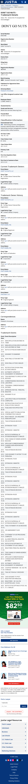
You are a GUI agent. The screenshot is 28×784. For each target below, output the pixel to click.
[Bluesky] (17, 760)
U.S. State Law (6, 743)
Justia (2, 5)
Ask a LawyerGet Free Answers (7, 632)
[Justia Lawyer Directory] (22, 760)
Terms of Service (14, 775)
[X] (20, 760)
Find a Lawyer (5, 699)
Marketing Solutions (8, 751)
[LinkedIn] (6, 760)
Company (14, 769)
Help (14, 772)
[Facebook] (11, 760)
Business (5, 732)
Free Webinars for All (8, 647)
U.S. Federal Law (7, 739)
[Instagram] (13, 760)
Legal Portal (14, 767)
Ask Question (14, 640)
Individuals (5, 728)
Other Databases (7, 747)
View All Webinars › (14, 683)
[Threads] (15, 760)
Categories (15, 5)
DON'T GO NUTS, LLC (7, 171)
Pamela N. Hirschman (7, 91)
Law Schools (6, 736)
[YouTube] (8, 760)
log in (6, 189)
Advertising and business (7, 7)
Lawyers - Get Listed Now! (14, 711)
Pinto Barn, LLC (5, 294)
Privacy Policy (14, 778)
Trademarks (8, 5)
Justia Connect (14, 764)
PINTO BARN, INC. (6, 225)
